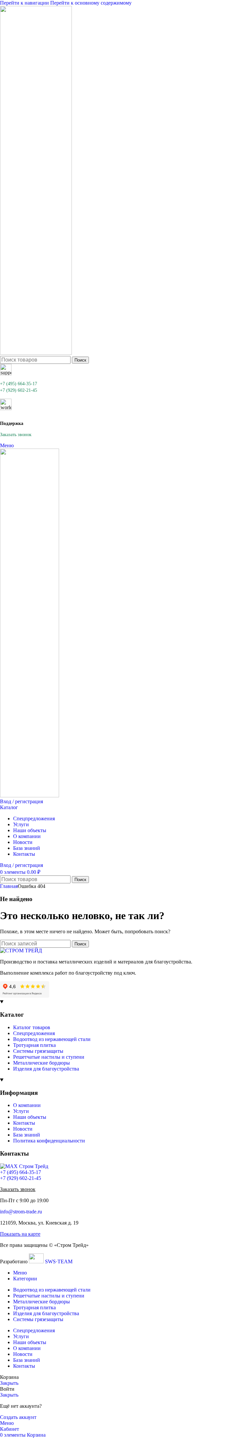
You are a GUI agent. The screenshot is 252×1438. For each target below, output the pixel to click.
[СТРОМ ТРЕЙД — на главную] (21, 950)
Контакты (24, 1123)
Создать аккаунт (18, 1417)
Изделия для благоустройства (46, 1069)
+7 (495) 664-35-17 (18, 383)
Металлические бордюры (41, 1063)
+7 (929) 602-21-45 (18, 390)
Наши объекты (29, 1117)
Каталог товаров (31, 1027)
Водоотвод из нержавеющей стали (52, 1039)
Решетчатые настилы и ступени (48, 1057)
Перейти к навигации (25, 3)
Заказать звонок (16, 434)
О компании (27, 1105)
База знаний (26, 1135)
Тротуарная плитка (34, 1045)
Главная (9, 886)
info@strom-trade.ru (21, 1211)
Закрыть (9, 1383)
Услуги (21, 1111)
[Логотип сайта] (36, 353)
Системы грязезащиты (38, 1051)
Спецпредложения (34, 1033)
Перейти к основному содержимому (91, 3)
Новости (22, 1129)
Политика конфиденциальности (49, 1140)
